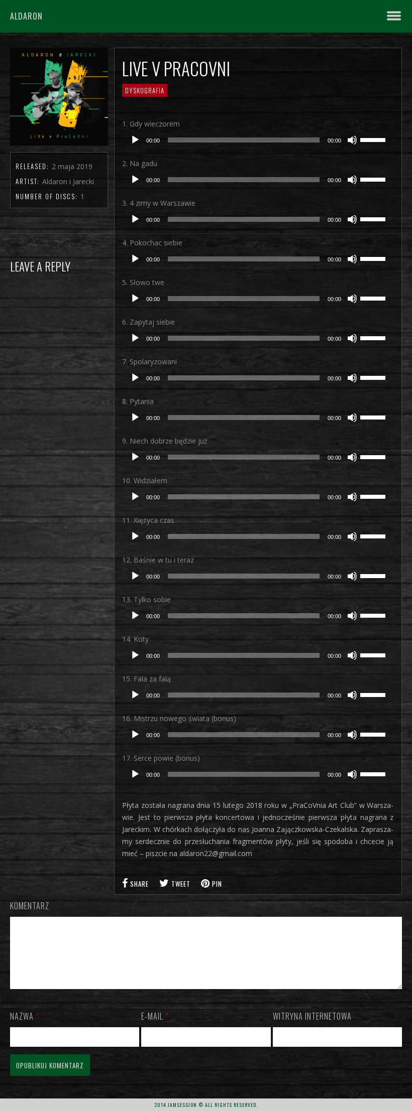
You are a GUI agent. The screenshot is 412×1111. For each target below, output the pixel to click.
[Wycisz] (352, 140)
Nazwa (24, 1016)
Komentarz (29, 906)
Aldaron (26, 16)
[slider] (374, 139)
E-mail (155, 1016)
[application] (257, 140)
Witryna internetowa (312, 1016)
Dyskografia (144, 90)
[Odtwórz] (135, 140)
